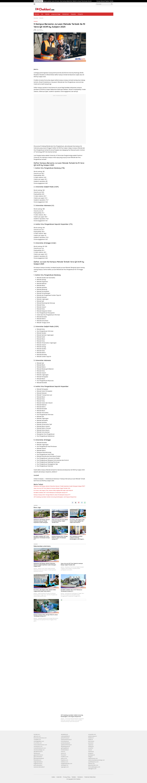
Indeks (53, 777)
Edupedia (73, 14)
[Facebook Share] (72, 502)
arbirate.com (91, 763)
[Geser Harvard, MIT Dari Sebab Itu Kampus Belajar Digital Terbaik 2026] (60, 513)
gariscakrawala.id (38, 756)
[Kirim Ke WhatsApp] (85, 502)
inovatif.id (90, 748)
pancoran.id (91, 741)
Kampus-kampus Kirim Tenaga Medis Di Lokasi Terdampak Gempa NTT (52, 494)
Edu (42, 14)
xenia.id (90, 750)
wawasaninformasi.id (66, 739)
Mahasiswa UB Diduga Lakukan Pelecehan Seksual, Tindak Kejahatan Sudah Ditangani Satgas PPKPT (59, 486)
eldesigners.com (92, 768)
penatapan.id (91, 755)
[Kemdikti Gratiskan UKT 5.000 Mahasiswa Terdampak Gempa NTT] (42, 530)
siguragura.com (65, 767)
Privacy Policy (66, 777)
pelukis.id (90, 739)
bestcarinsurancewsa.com (40, 738)
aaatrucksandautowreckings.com (96, 760)
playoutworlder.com (93, 765)
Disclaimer (80, 777)
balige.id (90, 756)
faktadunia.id (37, 753)
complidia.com (37, 739)
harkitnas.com (64, 762)
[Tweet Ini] (75, 502)
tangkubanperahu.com (66, 763)
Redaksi (74, 777)
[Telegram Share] (82, 502)
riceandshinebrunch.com (40, 748)
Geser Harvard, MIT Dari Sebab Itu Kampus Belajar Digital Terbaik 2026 (52, 488)
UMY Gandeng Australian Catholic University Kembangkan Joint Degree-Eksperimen (55, 497)
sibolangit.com (64, 765)
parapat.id (90, 753)
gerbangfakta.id (65, 748)
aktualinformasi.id (38, 751)
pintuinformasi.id (65, 738)
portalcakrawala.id (65, 743)
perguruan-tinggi (55, 14)
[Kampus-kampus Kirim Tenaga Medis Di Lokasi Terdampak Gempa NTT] (60, 530)
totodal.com (37, 734)
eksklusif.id (91, 746)
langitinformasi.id (38, 763)
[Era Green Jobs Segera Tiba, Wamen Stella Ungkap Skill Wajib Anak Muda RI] (78, 513)
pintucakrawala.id (38, 765)
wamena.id (91, 751)
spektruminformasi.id (66, 744)
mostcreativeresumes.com (40, 744)
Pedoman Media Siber (90, 777)
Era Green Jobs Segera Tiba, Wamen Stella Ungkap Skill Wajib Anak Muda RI (53, 490)
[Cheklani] (44, 9)
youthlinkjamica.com (93, 762)
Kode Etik (59, 777)
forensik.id (63, 755)
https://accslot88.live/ (93, 18)
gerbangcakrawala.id (39, 758)
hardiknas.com (64, 756)
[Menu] (35, 4)
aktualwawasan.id (65, 746)
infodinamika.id (64, 750)
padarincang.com (92, 736)
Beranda (37, 14)
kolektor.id (90, 738)
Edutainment (65, 14)
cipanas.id (90, 744)
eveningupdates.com (39, 741)
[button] (111, 4)
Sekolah (47, 14)
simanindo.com (92, 734)
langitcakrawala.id (38, 762)
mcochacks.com (38, 743)
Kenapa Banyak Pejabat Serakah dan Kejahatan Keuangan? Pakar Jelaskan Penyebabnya (87, 1)
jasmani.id (90, 743)
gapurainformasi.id (38, 755)
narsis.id (63, 751)
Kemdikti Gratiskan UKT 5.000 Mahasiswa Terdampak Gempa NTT (51, 492)
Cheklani (78, 779)
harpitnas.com (64, 760)
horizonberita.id (65, 741)
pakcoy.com (64, 758)
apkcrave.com (37, 736)
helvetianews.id (37, 760)
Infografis (80, 14)
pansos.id (63, 753)
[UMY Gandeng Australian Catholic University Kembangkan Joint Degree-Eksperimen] (78, 530)
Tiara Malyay (39, 29)
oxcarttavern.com (38, 746)
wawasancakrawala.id (39, 767)
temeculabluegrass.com (94, 767)
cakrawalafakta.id (65, 736)
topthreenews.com (93, 758)
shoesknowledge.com (39, 750)
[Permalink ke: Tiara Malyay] (35, 30)
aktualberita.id (64, 734)
